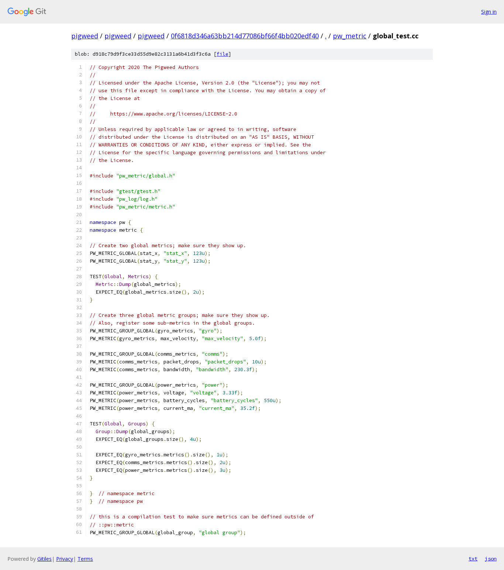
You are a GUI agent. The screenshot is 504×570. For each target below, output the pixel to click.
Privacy (64, 558)
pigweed (84, 35)
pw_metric (349, 35)
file (222, 54)
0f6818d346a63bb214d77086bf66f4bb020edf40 (245, 35)
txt (473, 558)
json (491, 558)
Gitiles (44, 558)
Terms (85, 558)
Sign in (489, 11)
